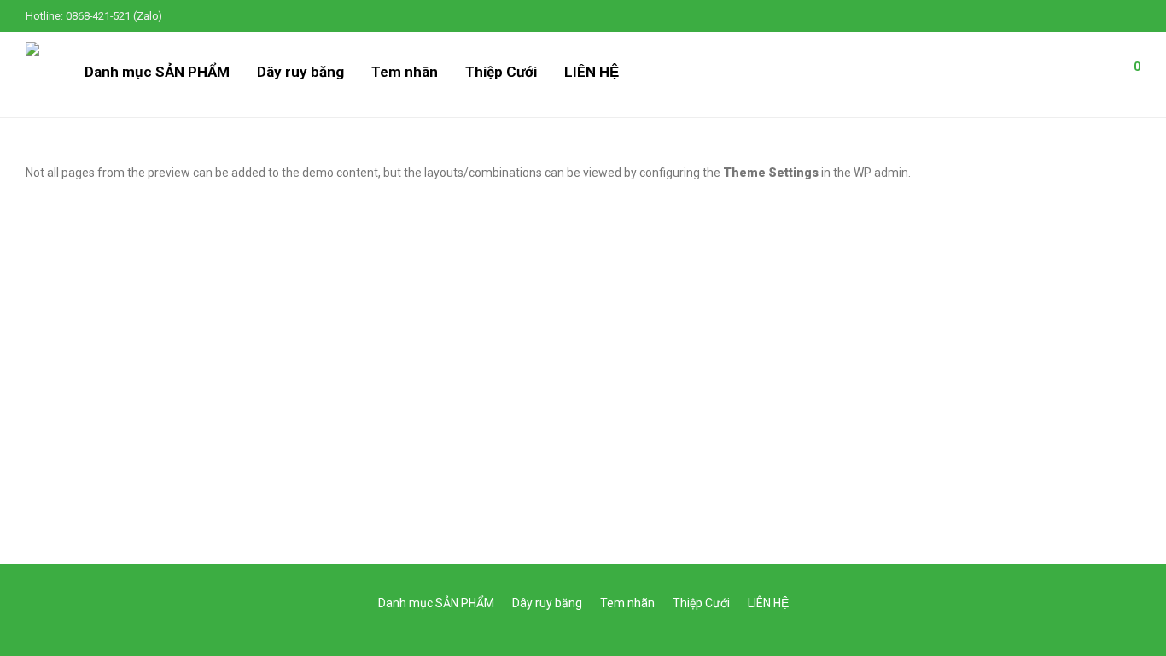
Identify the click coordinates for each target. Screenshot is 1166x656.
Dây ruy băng (300, 71)
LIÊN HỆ (591, 71)
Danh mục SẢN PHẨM (157, 71)
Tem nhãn (404, 71)
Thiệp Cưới (501, 71)
